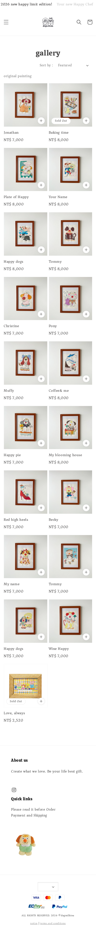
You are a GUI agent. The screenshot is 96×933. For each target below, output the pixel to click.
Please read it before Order (33, 810)
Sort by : (46, 65)
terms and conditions (53, 923)
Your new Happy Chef (75, 4)
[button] (6, 22)
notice (34, 923)
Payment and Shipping (29, 815)
